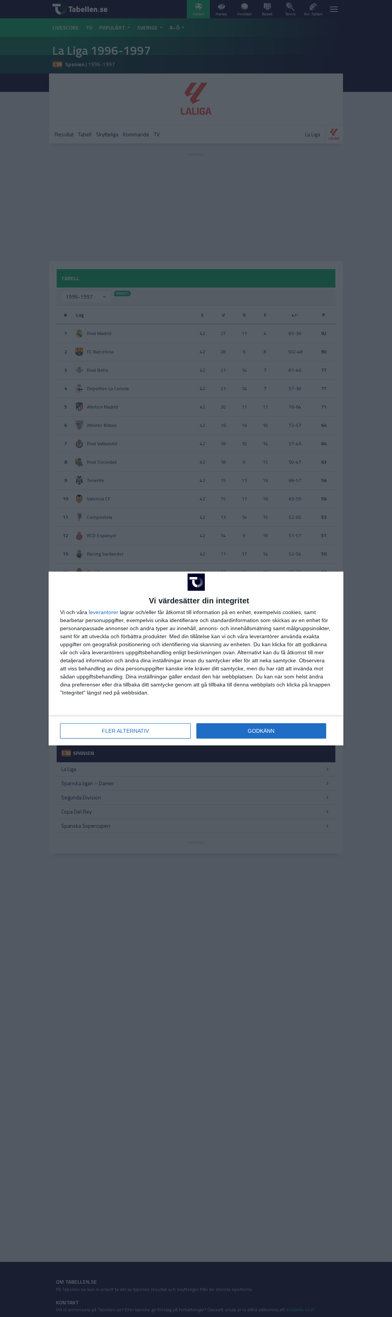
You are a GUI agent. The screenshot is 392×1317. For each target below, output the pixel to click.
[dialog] (196, 658)
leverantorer (103, 612)
